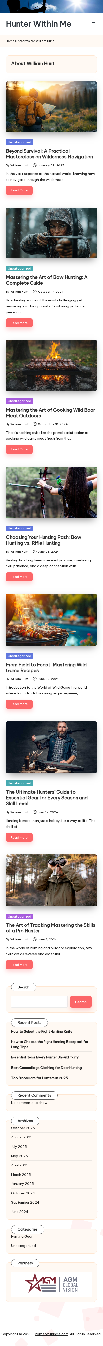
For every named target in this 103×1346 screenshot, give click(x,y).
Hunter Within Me (39, 23)
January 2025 (22, 1183)
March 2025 (21, 1174)
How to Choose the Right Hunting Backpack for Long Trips (49, 1044)
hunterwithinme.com (52, 1334)
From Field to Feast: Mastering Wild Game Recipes (46, 667)
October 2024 (23, 1193)
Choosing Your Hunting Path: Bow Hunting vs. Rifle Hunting (44, 540)
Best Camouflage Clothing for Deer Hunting (46, 1067)
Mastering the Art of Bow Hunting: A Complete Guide (47, 280)
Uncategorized (19, 142)
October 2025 (23, 1128)
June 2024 (19, 1211)
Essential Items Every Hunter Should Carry (45, 1057)
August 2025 (21, 1137)
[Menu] (94, 23)
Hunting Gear (22, 1236)
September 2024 (25, 1202)
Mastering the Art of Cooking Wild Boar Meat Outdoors (50, 413)
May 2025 (19, 1156)
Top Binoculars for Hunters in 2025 (39, 1078)
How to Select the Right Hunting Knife (41, 1031)
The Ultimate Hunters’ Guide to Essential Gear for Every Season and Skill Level (47, 797)
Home (10, 41)
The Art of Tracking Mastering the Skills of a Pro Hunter (51, 928)
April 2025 (19, 1165)
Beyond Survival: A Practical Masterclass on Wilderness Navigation (49, 154)
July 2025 (19, 1146)
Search (24, 987)
